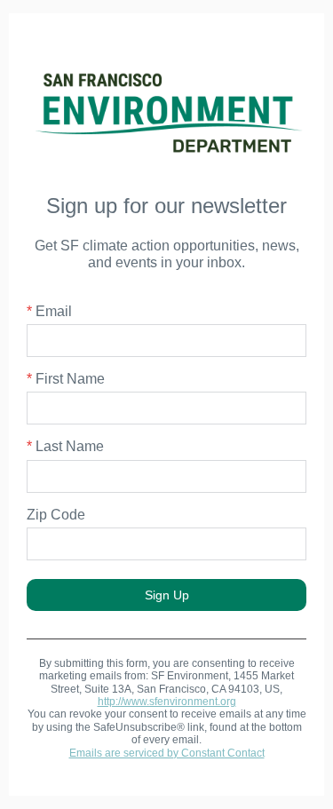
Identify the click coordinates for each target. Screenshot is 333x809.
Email (49, 311)
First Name (66, 378)
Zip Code (56, 514)
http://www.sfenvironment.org (167, 701)
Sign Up (167, 595)
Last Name (65, 446)
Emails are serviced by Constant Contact (167, 753)
